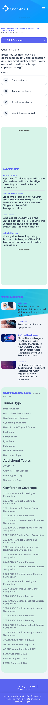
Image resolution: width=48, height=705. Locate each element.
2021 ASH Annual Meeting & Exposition (19, 502)
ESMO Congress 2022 (15, 653)
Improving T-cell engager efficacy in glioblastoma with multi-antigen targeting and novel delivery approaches (24, 183)
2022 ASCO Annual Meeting (18, 515)
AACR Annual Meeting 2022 (18, 639)
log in (27, 701)
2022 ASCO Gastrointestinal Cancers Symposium (23, 522)
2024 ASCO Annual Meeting (18, 596)
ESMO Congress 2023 (15, 658)
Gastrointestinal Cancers (17, 413)
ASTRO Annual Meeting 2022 (19, 649)
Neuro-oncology (10, 175)
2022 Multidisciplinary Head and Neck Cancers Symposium (21, 548)
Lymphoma (22, 321)
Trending (21, 686)
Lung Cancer (8, 215)
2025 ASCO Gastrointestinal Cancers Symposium (23, 626)
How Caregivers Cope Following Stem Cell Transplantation (20, 29)
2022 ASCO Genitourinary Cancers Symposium (22, 529)
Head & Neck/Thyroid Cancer (19, 427)
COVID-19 (8, 466)
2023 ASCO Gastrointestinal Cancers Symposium (23, 568)
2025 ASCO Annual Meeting (18, 620)
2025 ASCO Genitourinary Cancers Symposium (22, 634)
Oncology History (13, 475)
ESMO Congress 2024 (15, 663)
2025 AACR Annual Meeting (18, 615)
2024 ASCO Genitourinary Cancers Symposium (22, 609)
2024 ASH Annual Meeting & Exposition (19, 495)
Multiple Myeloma (10, 233)
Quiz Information (13, 40)
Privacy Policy (24, 689)
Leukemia (22, 362)
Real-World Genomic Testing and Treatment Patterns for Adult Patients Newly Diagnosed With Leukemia (31, 372)
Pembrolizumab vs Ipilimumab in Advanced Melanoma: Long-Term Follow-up (32, 310)
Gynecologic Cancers (14, 422)
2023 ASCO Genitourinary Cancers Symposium (22, 575)
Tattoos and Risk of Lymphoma (29, 326)
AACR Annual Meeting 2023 (18, 644)
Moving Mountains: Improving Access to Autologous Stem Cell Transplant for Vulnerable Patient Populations (23, 240)
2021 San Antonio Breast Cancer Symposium (21, 509)
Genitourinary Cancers (15, 417)
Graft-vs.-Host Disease (13, 193)
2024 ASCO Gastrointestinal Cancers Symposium (23, 602)
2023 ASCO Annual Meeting (18, 561)
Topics (32, 686)
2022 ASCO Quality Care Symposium (23, 535)
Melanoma (22, 303)
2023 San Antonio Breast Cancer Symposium (21, 590)
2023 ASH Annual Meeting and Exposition (20, 583)
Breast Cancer (11, 408)
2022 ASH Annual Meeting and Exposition (20, 541)
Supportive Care (12, 480)
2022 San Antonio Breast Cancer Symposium (21, 556)
